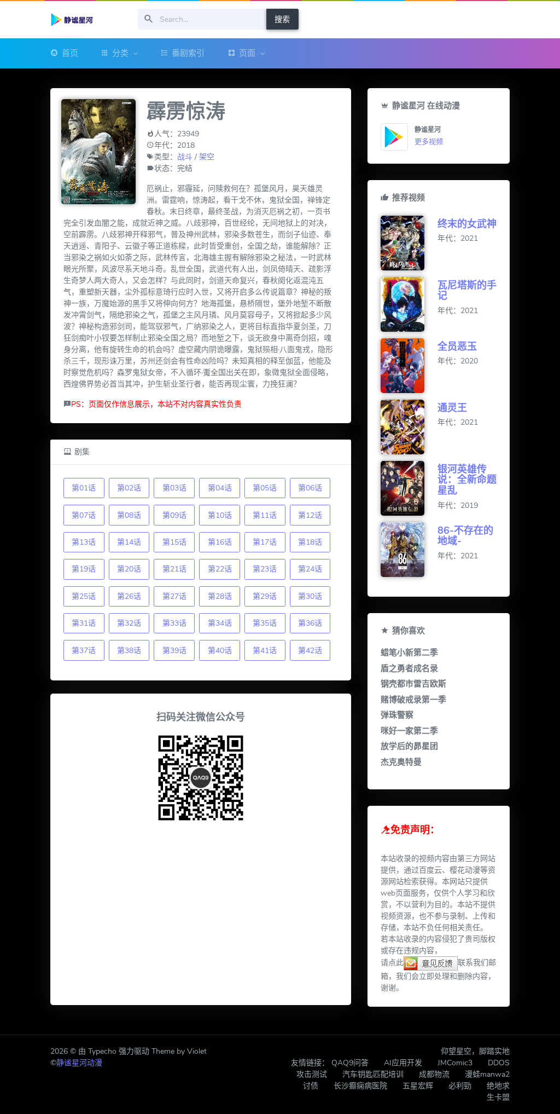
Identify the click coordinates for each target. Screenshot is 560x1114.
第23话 (265, 569)
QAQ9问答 (350, 1063)
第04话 (220, 488)
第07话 (84, 515)
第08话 (129, 515)
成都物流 (434, 1074)
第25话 (84, 596)
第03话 (174, 488)
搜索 (282, 19)
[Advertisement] (200, 915)
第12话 (310, 515)
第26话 (129, 596)
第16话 (220, 542)
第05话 (265, 488)
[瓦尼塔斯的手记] (409, 304)
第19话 (84, 569)
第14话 (129, 542)
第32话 (129, 623)
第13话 (84, 542)
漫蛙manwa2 (487, 1074)
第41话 (265, 650)
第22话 (220, 569)
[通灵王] (409, 427)
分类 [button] (120, 53)
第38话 (129, 650)
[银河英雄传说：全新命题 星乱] (409, 488)
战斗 (184, 157)
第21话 (174, 569)
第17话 (265, 542)
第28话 (220, 596)
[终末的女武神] (409, 243)
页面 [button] (247, 53)
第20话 (129, 569)
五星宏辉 (417, 1086)
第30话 (310, 596)
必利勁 (459, 1086)
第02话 (129, 488)
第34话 (220, 623)
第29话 (265, 596)
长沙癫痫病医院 (360, 1086)
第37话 (84, 650)
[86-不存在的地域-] (409, 549)
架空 (206, 157)
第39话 (174, 650)
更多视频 (429, 142)
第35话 (265, 623)
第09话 (174, 515)
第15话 (174, 542)
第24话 (310, 569)
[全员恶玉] (409, 365)
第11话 (265, 515)
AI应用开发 (403, 1063)
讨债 (310, 1086)
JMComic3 (455, 1063)
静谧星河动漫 (79, 1063)
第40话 (220, 650)
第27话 (174, 596)
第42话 (310, 650)
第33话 (174, 623)
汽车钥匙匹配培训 (373, 1074)
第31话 (84, 623)
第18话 (310, 542)
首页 (70, 53)
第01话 (84, 488)
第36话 (310, 623)
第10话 (220, 515)
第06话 (310, 488)
